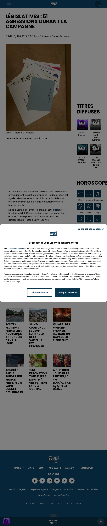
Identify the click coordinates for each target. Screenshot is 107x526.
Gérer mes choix (39, 292)
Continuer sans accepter (90, 228)
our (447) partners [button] (17, 248)
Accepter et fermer (67, 292)
